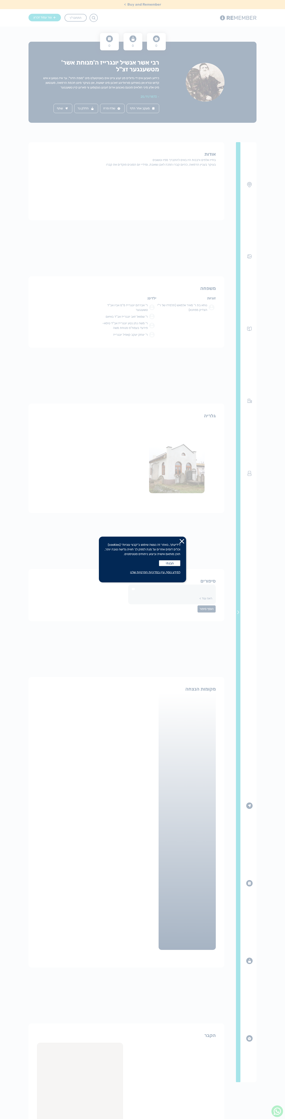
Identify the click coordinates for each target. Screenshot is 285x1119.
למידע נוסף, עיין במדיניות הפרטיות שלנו (155, 572)
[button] (182, 542)
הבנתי (170, 563)
